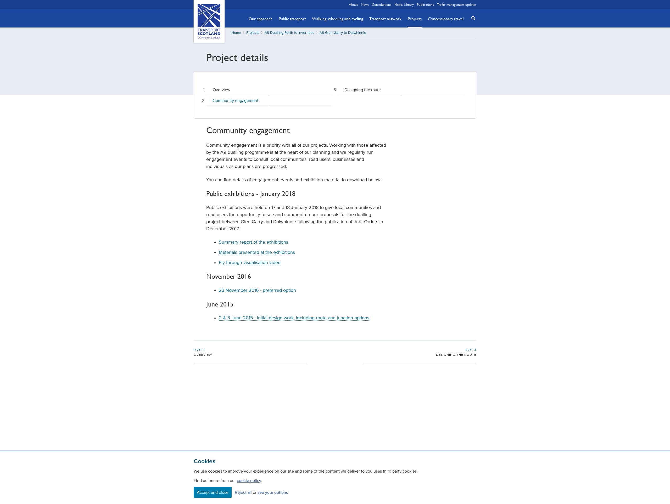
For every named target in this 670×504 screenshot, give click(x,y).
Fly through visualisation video (250, 262)
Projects (415, 18)
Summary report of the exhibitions (253, 242)
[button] (471, 18)
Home (236, 33)
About (353, 4)
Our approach (260, 18)
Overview (221, 89)
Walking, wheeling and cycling (337, 18)
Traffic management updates (456, 4)
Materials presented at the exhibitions (257, 252)
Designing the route (362, 89)
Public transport (292, 18)
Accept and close (212, 492)
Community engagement (235, 100)
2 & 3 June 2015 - (294, 317)
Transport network (385, 18)
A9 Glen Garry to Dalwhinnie (343, 33)
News (365, 4)
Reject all (243, 492)
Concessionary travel (446, 18)
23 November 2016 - (257, 290)
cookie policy (249, 480)
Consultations (381, 4)
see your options (273, 492)
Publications (425, 4)
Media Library (404, 4)
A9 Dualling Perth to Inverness (289, 33)
